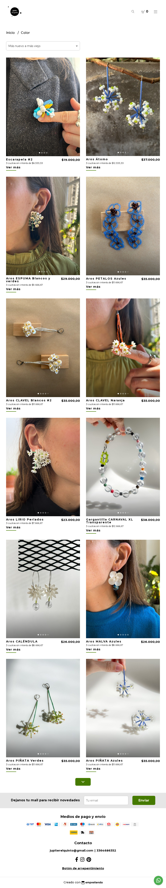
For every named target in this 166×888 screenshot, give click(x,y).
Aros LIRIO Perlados (25, 519)
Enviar (143, 800)
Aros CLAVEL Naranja (105, 400)
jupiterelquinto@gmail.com (71, 850)
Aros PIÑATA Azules (104, 760)
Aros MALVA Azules (103, 641)
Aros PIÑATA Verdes (25, 760)
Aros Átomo (97, 159)
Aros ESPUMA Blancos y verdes (28, 280)
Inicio (11, 33)
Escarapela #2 (19, 159)
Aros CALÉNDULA (22, 641)
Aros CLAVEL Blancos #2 (29, 400)
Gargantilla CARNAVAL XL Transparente (109, 521)
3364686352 (106, 850)
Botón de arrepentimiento (83, 868)
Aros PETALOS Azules (106, 278)
